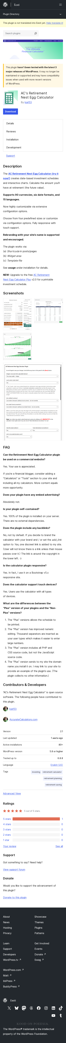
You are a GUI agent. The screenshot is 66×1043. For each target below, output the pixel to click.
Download (10, 111)
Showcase (40, 916)
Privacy (7, 933)
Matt (7, 975)
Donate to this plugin (15, 897)
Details (10, 123)
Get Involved (42, 943)
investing (36, 772)
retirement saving (54, 785)
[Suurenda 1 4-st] (27, 302)
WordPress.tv (12, 959)
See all (59, 846)
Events (38, 948)
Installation (12, 139)
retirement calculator (52, 772)
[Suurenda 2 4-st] (58, 302)
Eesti (13, 1000)
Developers (9, 954)
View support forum (14, 869)
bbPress (9, 980)
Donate (40, 954)
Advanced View (12, 793)
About (6, 916)
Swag (39, 959)
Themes (39, 922)
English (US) (57, 765)
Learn (6, 943)
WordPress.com (13, 969)
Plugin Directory (11, 14)
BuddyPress (11, 986)
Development (13, 147)
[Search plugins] (36, 33)
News (6, 922)
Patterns (39, 933)
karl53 (28, 102)
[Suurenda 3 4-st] (27, 336)
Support (10, 155)
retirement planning (53, 778)
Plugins (38, 927)
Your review (9, 846)
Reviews (11, 131)
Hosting (7, 927)
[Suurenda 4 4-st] (58, 366)
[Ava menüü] (61, 4)
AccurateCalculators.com (23, 719)
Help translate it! (54, 23)
